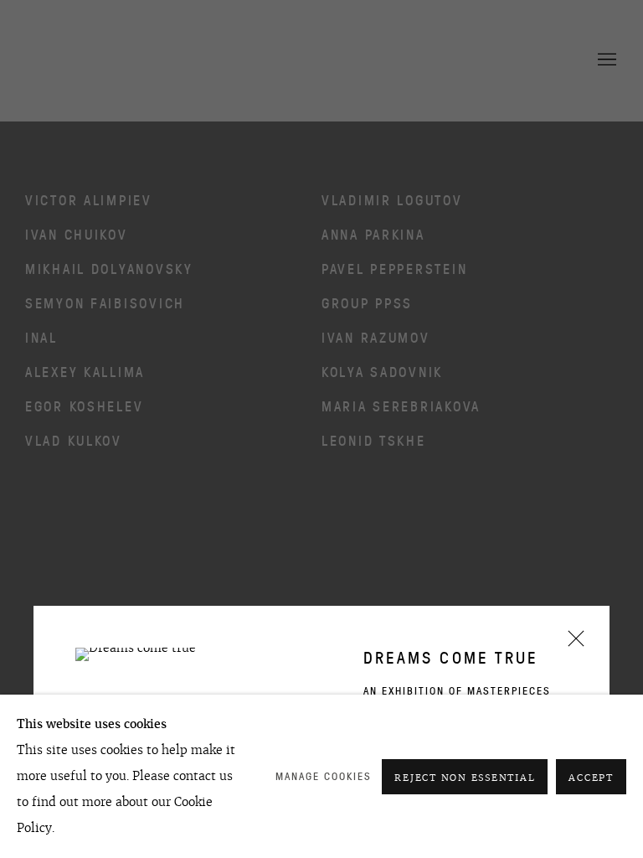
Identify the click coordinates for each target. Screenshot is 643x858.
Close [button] (571, 644)
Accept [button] (591, 777)
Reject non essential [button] (464, 777)
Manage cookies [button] (323, 776)
